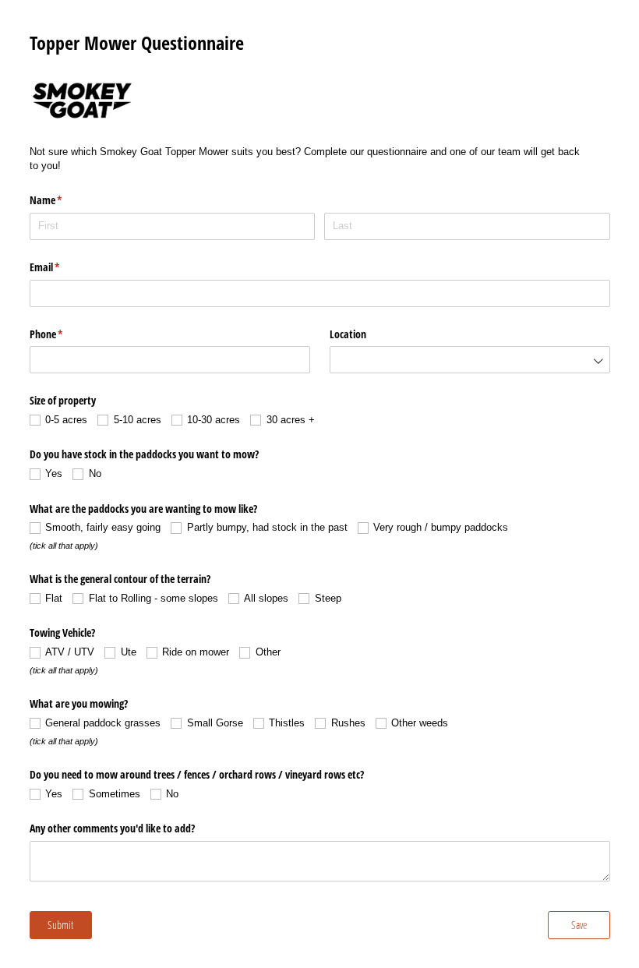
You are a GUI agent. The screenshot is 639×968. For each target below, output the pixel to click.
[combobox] (470, 359)
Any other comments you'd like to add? (112, 828)
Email (63, 267)
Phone (65, 334)
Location (348, 334)
